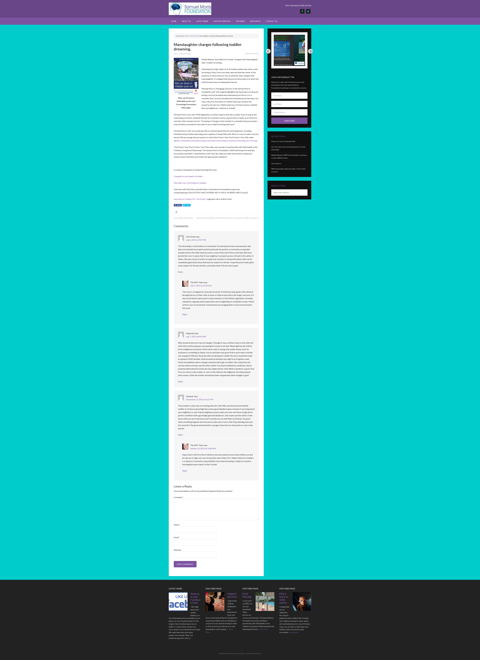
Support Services (232, 595)
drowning (211, 218)
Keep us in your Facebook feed (283, 141)
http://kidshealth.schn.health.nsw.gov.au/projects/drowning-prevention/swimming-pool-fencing (216, 140)
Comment (179, 497)
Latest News (188, 218)
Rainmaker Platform (254, 653)
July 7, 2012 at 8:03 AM (196, 336)
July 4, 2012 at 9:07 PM (196, 240)
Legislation (238, 218)
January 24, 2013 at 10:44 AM (203, 448)
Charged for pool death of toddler (188, 176)
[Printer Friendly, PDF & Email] (176, 212)
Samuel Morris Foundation (190, 8)
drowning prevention (225, 218)
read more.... (295, 632)
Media (246, 218)
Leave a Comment (252, 54)
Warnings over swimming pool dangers (190, 183)
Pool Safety (254, 218)
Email (177, 537)
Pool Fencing (246, 595)
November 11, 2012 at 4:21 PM (199, 399)
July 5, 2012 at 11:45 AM (201, 285)
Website (177, 550)
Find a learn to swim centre (283, 598)
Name (177, 525)
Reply (180, 272)
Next (310, 51)
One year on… (276, 163)
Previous (268, 51)
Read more (264, 629)
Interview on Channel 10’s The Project (190, 199)
